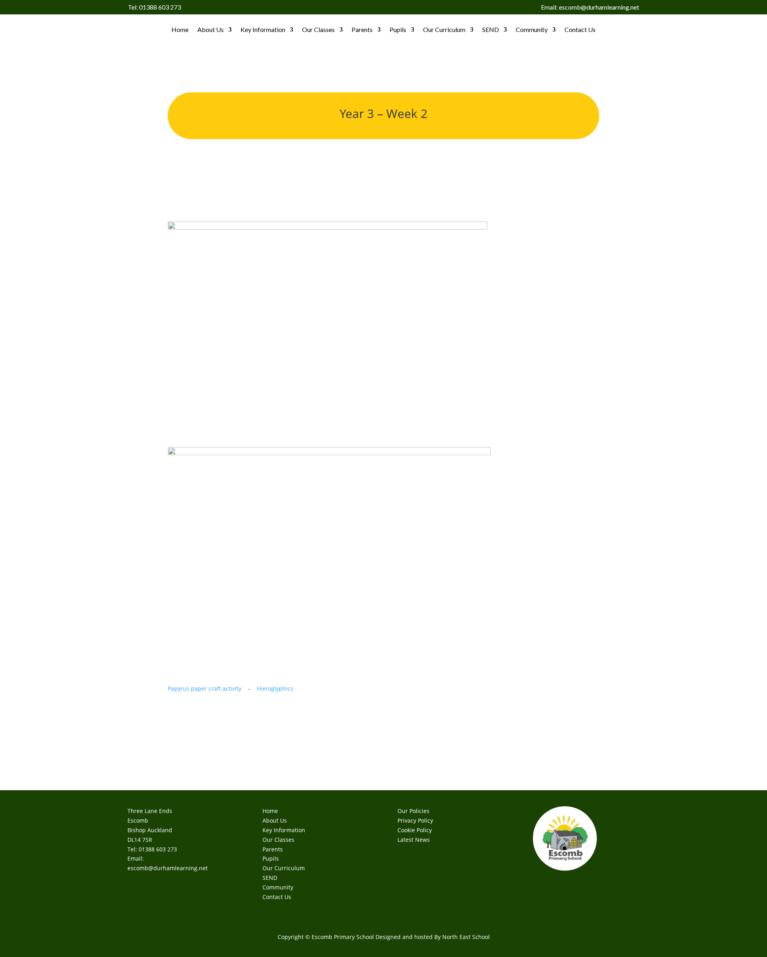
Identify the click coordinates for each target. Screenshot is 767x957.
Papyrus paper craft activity (204, 688)
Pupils (397, 29)
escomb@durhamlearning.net (167, 868)
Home (180, 29)
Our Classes (318, 29)
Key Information (262, 29)
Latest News (413, 839)
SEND (490, 29)
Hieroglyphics (275, 688)
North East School (466, 937)
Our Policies (413, 811)
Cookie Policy (414, 830)
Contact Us (580, 29)
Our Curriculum (444, 29)
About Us (210, 29)
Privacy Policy (415, 820)
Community (532, 29)
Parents (362, 29)
